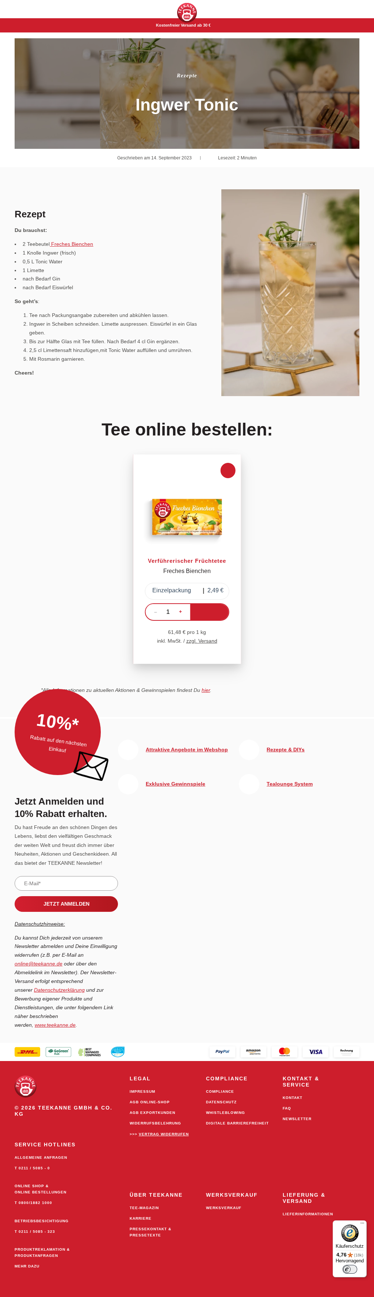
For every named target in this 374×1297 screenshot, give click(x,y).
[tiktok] (78, 1125)
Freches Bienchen (71, 244)
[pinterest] (62, 1125)
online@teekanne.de (38, 964)
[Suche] (362, 9)
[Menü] (362, 1224)
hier (206, 690)
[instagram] (47, 1125)
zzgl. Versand (201, 641)
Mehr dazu (27, 1266)
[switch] (350, 1269)
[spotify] (93, 1125)
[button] (11, 9)
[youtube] (16, 1125)
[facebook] (32, 1125)
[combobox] (187, 591)
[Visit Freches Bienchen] (187, 559)
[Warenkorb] (340, 9)
